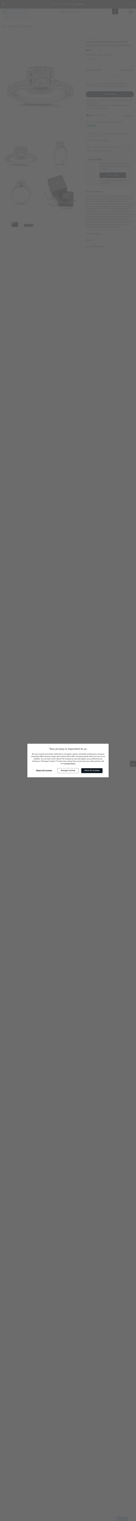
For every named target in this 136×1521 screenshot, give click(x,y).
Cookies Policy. (70, 764)
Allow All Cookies (91, 771)
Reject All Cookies (44, 771)
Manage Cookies (68, 771)
